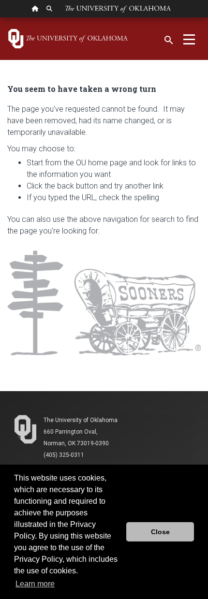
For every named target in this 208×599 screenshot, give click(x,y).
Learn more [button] (35, 584)
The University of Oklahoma (81, 420)
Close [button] (160, 532)
